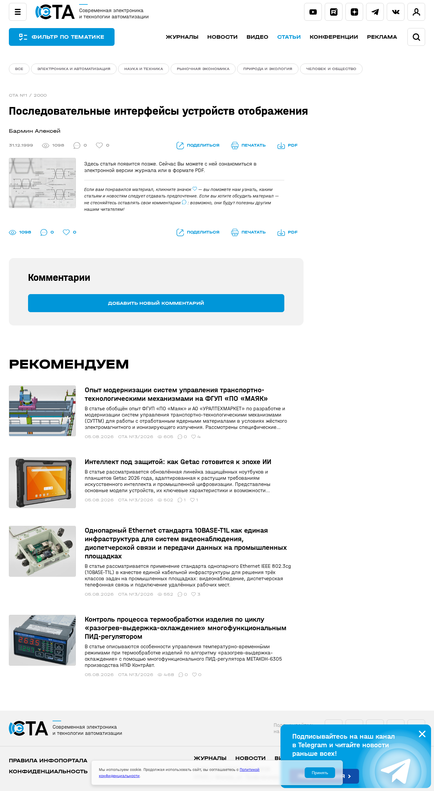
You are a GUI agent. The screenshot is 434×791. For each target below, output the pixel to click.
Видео (257, 37)
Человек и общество (331, 69)
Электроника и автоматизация (73, 69)
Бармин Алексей (35, 131)
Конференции (334, 37)
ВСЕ (19, 69)
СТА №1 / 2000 (28, 95)
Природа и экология (267, 69)
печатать (254, 145)
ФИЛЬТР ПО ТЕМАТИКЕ (68, 37)
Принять (320, 772)
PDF (293, 145)
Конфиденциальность (48, 772)
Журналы (182, 37)
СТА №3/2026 (135, 436)
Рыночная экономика (203, 69)
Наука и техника (143, 69)
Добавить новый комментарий (156, 303)
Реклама (382, 37)
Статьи (289, 37)
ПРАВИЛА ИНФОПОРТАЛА (48, 761)
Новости (222, 37)
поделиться (203, 145)
